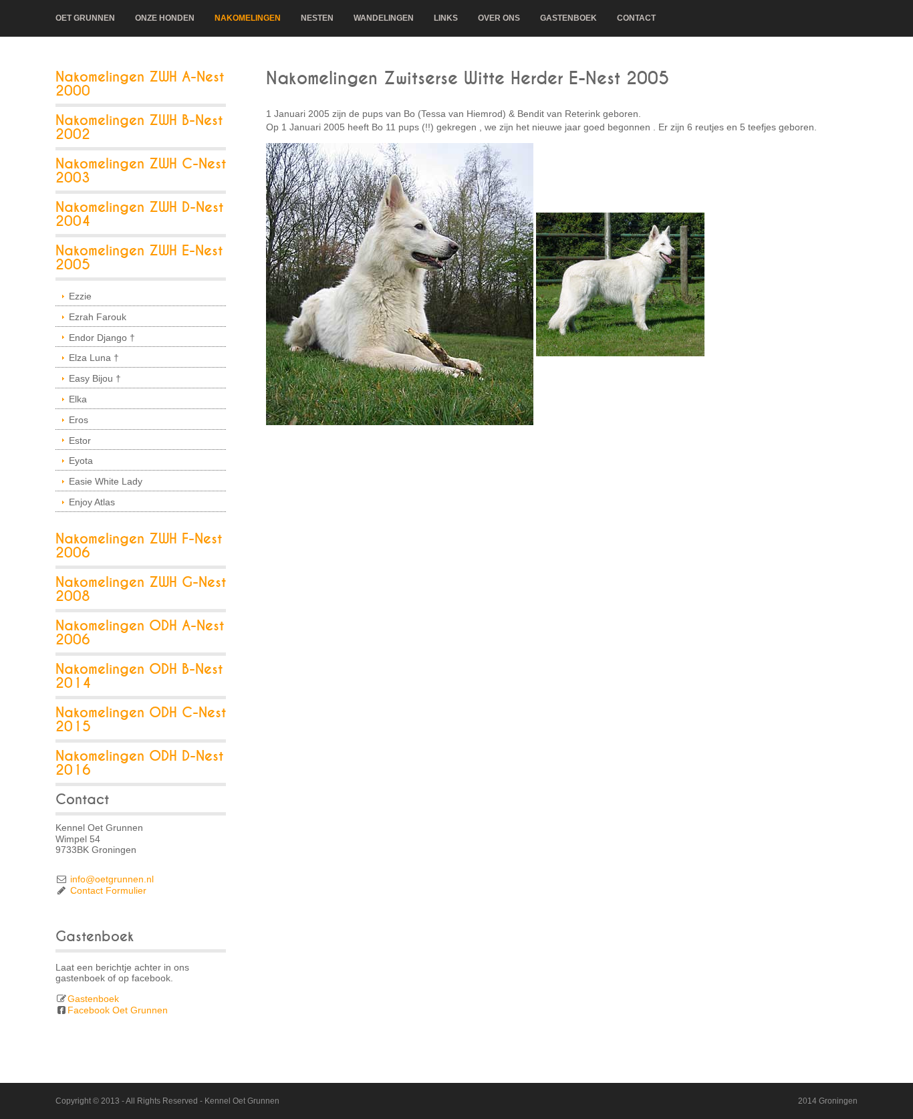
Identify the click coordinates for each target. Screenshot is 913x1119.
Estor (80, 440)
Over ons (499, 18)
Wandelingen (384, 18)
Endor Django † (102, 337)
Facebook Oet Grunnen (118, 1010)
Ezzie (80, 296)
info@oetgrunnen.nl (112, 879)
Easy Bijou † (95, 378)
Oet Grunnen (85, 18)
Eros (78, 419)
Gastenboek (568, 18)
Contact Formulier (108, 890)
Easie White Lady (105, 481)
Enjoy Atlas (92, 502)
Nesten (317, 18)
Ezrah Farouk (97, 317)
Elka (78, 399)
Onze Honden (164, 18)
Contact (636, 18)
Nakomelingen (248, 18)
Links (446, 18)
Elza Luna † (94, 357)
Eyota (81, 460)
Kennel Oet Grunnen (242, 1101)
